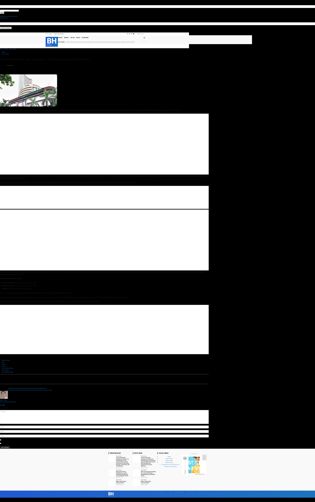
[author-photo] (4, 398)
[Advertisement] (49, 144)
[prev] (143, 42)
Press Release (119, 456)
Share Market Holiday (7, 368)
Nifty (3, 362)
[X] (131, 34)
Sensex (4, 366)
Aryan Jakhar (3, 64)
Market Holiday (6, 360)
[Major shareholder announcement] (112, 482)
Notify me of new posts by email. (10, 443)
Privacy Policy (4, 18)
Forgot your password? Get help (8, 16)
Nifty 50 (4, 364)
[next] (146, 42)
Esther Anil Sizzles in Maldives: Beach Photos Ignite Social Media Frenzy (27, 388)
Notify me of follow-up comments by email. (12, 440)
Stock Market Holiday (7, 372)
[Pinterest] (9, 69)
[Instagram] (129, 34)
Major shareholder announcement (121, 482)
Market (6, 49)
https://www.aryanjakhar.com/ (8, 401)
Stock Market (12, 49)
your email (2, 26)
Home (1, 49)
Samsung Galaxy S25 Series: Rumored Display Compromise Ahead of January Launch (29, 390)
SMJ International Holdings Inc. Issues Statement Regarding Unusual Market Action (85, 42)
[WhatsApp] (13, 69)
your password (23, 10)
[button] (144, 37)
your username (4, 9)
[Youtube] (133, 34)
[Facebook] (127, 34)
